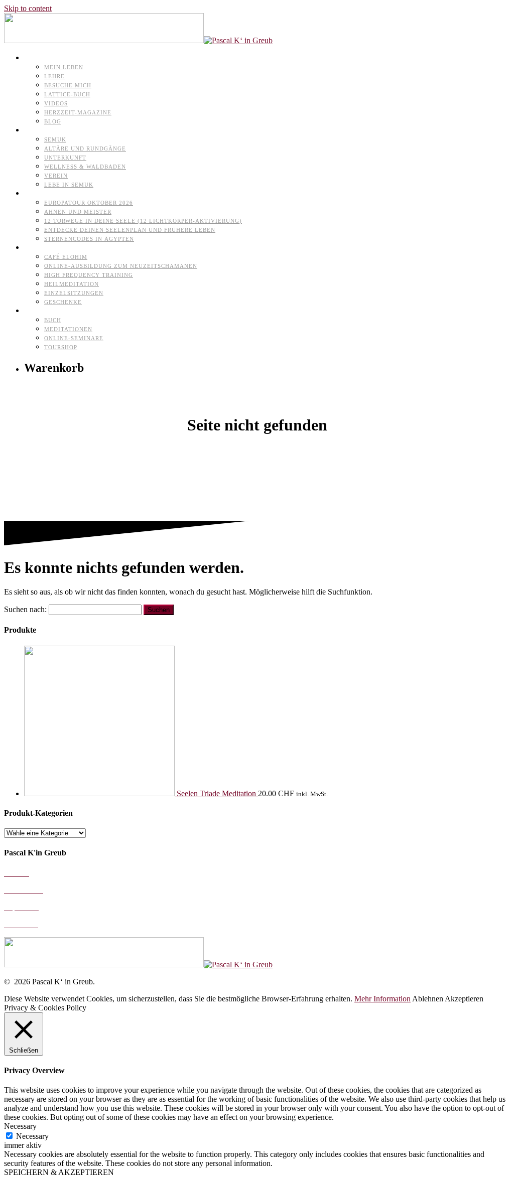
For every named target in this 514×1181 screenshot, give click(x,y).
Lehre (54, 76)
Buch (52, 320)
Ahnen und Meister (77, 212)
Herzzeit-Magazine (77, 112)
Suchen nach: (25, 609)
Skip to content (28, 8)
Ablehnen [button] (427, 998)
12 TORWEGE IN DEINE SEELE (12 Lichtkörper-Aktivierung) (143, 221)
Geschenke (63, 302)
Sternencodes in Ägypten (89, 239)
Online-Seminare (73, 338)
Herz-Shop (43, 311)
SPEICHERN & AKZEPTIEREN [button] (59, 1172)
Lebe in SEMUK (68, 185)
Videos (56, 103)
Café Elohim (65, 257)
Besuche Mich (67, 85)
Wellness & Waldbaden (85, 167)
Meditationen (68, 329)
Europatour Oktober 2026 (88, 203)
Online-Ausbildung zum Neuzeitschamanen (120, 266)
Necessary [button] (20, 1126)
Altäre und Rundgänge (85, 148)
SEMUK (55, 139)
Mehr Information (382, 998)
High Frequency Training (88, 275)
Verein (56, 176)
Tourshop (60, 347)
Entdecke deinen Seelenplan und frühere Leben (129, 230)
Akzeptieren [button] (464, 998)
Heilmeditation (71, 284)
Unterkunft (65, 158)
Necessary (32, 1136)
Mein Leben (63, 67)
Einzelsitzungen (73, 293)
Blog (52, 121)
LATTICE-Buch (67, 94)
